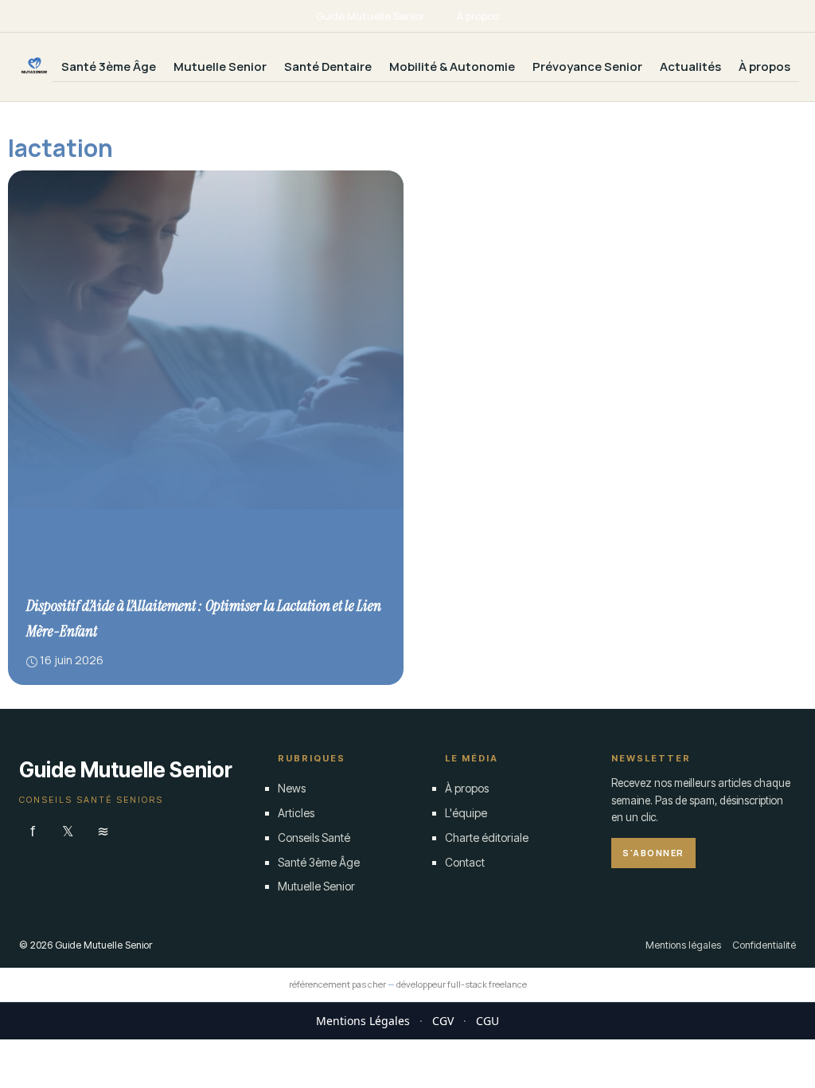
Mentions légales (683, 945)
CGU (487, 1020)
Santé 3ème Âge (108, 66)
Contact (465, 862)
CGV (443, 1020)
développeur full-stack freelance (461, 984)
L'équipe (466, 813)
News (292, 788)
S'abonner (653, 853)
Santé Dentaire (328, 66)
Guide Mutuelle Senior (370, 16)
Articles (296, 813)
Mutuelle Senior (220, 66)
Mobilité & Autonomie (452, 66)
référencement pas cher (337, 984)
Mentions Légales (363, 1020)
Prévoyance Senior (587, 66)
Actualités (690, 66)
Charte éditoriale (486, 837)
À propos (478, 16)
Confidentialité (764, 945)
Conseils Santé (314, 837)
